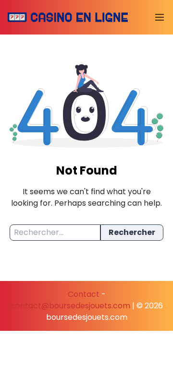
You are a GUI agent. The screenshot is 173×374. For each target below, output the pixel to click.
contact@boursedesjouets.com (70, 305)
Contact (83, 294)
